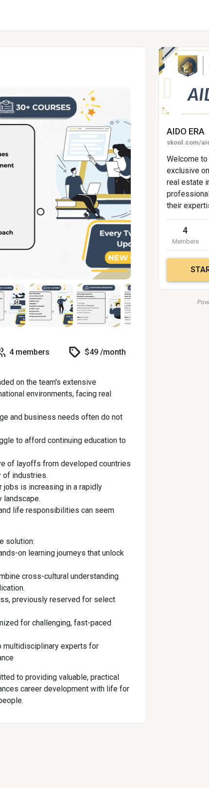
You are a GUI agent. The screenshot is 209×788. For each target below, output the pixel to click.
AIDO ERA (186, 131)
